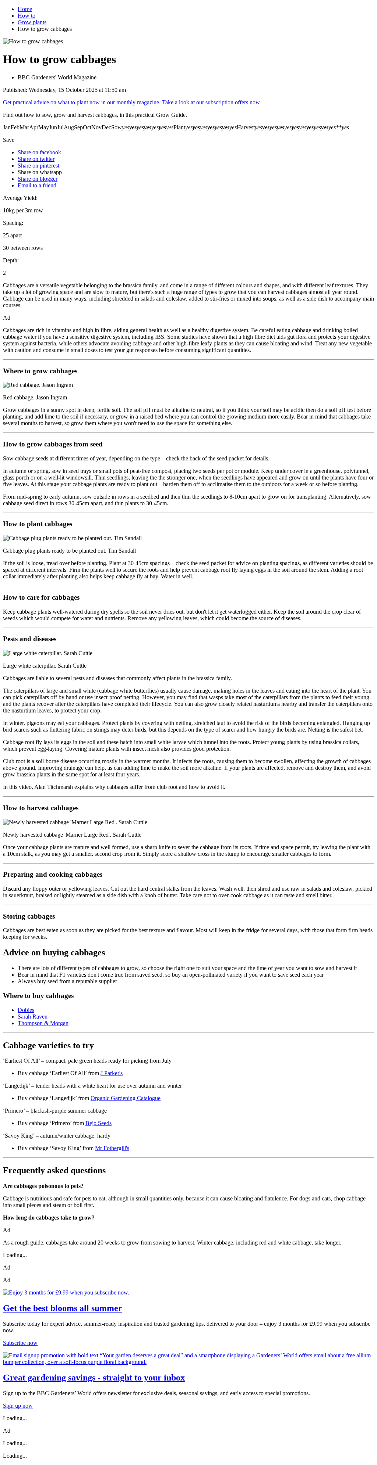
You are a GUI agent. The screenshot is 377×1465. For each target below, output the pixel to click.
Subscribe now (20, 1343)
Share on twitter (36, 159)
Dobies (26, 1010)
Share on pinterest (38, 165)
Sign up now (18, 1406)
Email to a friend (37, 185)
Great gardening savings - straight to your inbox (94, 1377)
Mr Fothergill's (112, 1148)
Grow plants (32, 22)
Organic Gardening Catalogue (126, 1098)
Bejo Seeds (98, 1123)
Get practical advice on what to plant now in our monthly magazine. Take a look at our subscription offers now (131, 102)
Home (25, 9)
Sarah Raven (32, 1016)
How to (26, 15)
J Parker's (112, 1073)
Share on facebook (39, 152)
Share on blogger (37, 179)
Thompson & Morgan (43, 1023)
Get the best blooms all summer (62, 1308)
